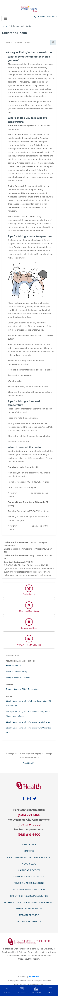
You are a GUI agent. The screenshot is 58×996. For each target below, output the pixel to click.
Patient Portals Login (29, 909)
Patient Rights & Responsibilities (29, 896)
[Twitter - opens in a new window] (34, 798)
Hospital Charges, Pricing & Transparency (29, 902)
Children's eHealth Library (29, 877)
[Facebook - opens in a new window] (23, 798)
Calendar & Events (29, 870)
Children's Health (14, 33)
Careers (29, 851)
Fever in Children (13, 665)
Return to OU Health (29, 921)
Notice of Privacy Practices (29, 889)
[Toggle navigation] (5, 18)
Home (4, 26)
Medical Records (29, 915)
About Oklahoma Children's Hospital (29, 857)
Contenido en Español (47, 16)
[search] (26, 42)
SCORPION (34, 976)
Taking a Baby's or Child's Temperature (22, 689)
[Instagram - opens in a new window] (29, 798)
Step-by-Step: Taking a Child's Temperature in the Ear (28, 722)
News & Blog (29, 864)
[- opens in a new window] (29, 941)
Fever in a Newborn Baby (16, 671)
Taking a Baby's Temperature (18, 677)
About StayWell (29, 763)
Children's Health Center (21, 26)
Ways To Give (29, 844)
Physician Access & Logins (29, 883)
